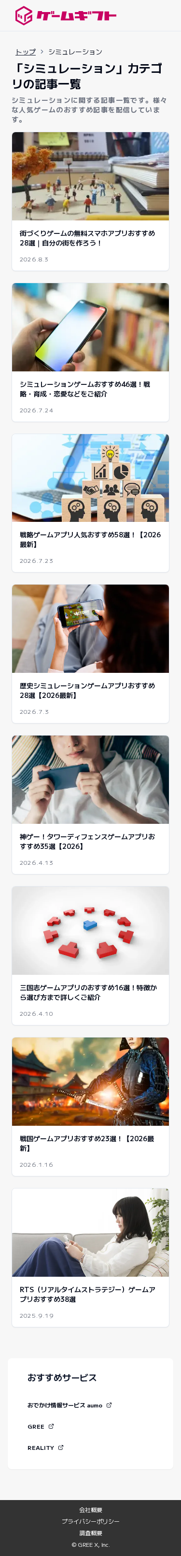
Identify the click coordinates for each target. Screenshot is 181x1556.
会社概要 (90, 1510)
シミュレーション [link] (75, 51)
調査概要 (90, 1533)
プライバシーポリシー (91, 1521)
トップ (25, 51)
